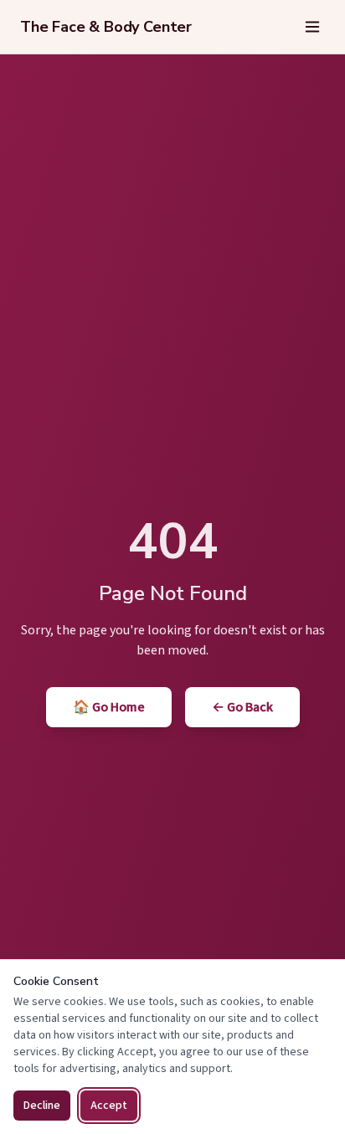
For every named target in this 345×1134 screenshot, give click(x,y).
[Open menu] (312, 26)
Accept (108, 1105)
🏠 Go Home (109, 707)
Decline (41, 1105)
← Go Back (242, 707)
